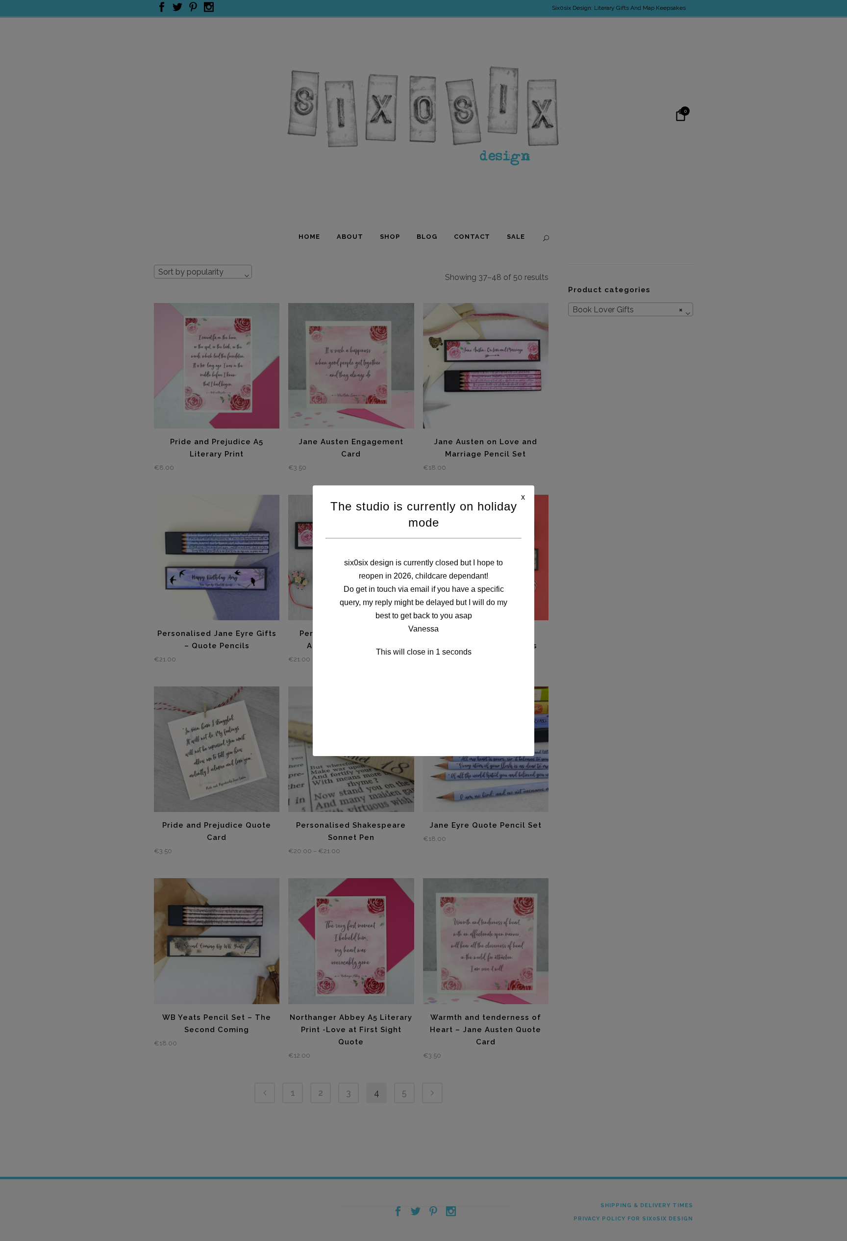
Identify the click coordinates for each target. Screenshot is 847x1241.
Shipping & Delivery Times (646, 1205)
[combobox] (203, 272)
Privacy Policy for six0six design (633, 1219)
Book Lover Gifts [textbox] (628, 309)
